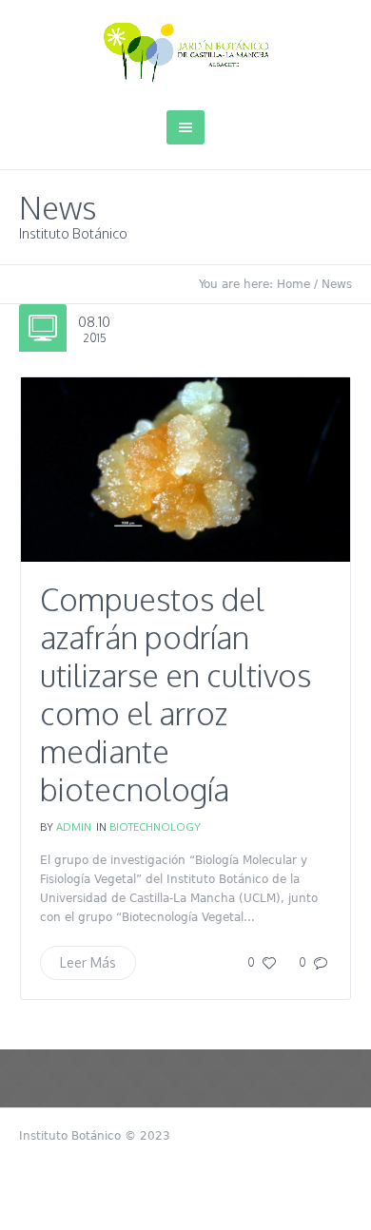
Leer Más (88, 962)
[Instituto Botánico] (186, 52)
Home (293, 284)
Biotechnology (155, 827)
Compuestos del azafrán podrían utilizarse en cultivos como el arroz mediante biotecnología (175, 694)
